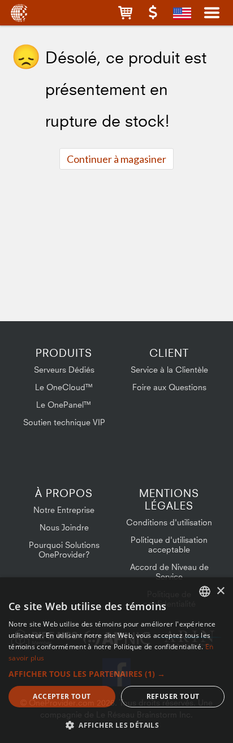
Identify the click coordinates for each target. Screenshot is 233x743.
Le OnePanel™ (64, 404)
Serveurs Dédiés (64, 369)
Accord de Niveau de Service (169, 571)
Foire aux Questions (169, 387)
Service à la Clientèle (169, 369)
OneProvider (18, 12)
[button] (125, 13)
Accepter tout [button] (61, 696)
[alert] (116, 660)
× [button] (220, 591)
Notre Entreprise (63, 510)
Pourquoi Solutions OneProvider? (64, 549)
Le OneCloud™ (64, 387)
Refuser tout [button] (173, 696)
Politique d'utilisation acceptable (169, 544)
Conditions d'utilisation (169, 522)
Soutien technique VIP (64, 422)
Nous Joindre (64, 527)
